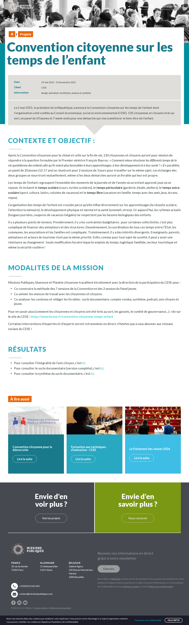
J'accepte (174, 620)
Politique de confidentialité (60, 608)
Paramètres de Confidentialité (148, 620)
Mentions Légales (131, 586)
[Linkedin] (19, 601)
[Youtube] (25, 601)
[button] (170, 7)
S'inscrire (108, 568)
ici (83, 363)
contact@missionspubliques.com (36, 593)
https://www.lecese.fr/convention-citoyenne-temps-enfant (72, 316)
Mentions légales (41, 608)
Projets (25, 34)
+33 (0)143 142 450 (29, 586)
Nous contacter (137, 518)
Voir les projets (51, 518)
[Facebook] (13, 601)
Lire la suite (24, 459)
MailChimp (116, 579)
